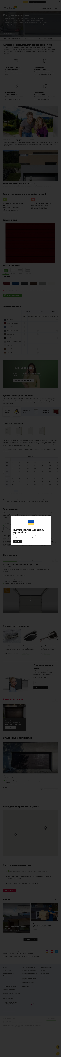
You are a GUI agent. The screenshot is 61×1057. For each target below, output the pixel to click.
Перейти (17, 541)
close (48, 518)
